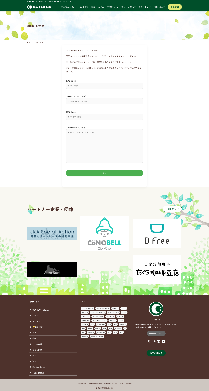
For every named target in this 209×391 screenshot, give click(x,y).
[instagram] (154, 342)
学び (34, 355)
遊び (34, 361)
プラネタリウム (97, 316)
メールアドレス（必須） (76, 96)
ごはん (35, 315)
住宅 (92, 324)
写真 (109, 324)
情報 (83, 328)
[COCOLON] (40, 7)
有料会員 (118, 328)
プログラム (110, 316)
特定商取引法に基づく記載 (113, 383)
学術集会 (123, 324)
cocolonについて (156, 333)
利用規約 (129, 383)
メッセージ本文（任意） (76, 127)
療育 (83, 332)
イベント (36, 321)
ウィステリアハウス (98, 312)
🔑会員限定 (37, 326)
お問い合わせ (82, 383)
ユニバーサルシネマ (99, 320)
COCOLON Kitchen (40, 309)
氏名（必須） (72, 80)
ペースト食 (86, 320)
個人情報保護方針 (95, 383)
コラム (35, 332)
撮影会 (97, 328)
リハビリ (112, 320)
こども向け (37, 349)
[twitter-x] (149, 342)
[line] (159, 342)
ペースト (120, 316)
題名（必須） (72, 111)
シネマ (124, 312)
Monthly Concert (39, 366)
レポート (85, 324)
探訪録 (90, 328)
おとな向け (37, 344)
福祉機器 (91, 332)
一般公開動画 (38, 372)
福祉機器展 (101, 332)
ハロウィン (86, 316)
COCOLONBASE (87, 308)
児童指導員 (101, 324)
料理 (104, 328)
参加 (115, 324)
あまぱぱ (115, 308)
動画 (34, 338)
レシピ (121, 320)
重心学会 (85, 336)
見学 (109, 332)
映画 (110, 328)
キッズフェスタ (113, 312)
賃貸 (115, 332)
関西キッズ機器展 (97, 336)
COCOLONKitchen (102, 308)
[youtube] (163, 342)
